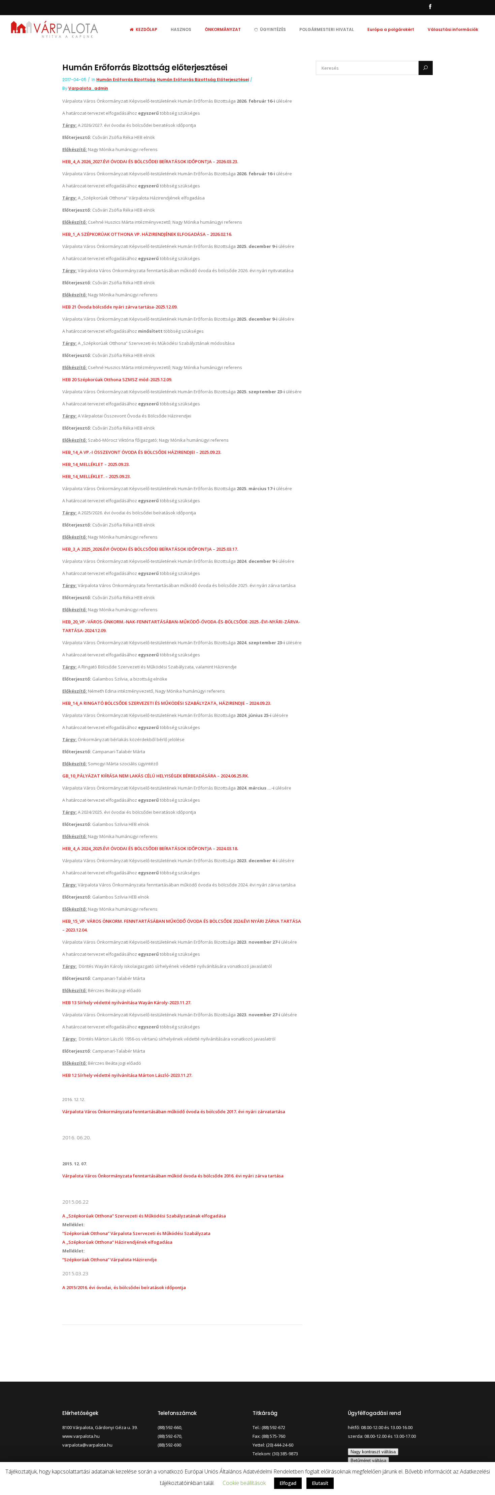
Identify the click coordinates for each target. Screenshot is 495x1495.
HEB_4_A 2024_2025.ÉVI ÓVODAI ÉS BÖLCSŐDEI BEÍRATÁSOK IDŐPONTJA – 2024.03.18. (150, 848)
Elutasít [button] (320, 1483)
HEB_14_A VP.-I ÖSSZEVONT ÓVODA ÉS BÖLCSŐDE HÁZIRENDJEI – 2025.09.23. (141, 452)
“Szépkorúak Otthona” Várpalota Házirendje (109, 1259)
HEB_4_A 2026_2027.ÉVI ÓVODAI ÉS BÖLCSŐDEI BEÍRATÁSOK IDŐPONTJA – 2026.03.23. (150, 161)
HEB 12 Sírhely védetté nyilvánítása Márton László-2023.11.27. (127, 1075)
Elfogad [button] (287, 1483)
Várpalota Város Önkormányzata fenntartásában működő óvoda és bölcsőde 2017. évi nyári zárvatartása (173, 1111)
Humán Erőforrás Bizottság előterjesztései (203, 79)
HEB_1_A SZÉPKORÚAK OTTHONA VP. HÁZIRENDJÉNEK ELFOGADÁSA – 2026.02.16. (147, 234)
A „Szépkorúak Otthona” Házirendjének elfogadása (117, 1242)
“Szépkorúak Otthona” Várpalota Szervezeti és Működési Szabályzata (136, 1233)
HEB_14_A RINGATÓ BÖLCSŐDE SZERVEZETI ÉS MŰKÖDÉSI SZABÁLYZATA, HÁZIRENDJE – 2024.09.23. (166, 703)
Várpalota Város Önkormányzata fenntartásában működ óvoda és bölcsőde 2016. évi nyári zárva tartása (173, 1176)
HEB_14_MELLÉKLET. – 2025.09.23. (96, 476)
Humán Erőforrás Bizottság (125, 79)
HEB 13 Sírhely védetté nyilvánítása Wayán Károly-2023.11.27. (126, 1002)
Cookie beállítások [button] (244, 1483)
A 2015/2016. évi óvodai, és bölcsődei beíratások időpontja (124, 1287)
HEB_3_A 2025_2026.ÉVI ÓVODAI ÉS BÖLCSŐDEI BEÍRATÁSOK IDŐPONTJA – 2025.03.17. (150, 549)
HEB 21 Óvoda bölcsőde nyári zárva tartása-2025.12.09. (119, 307)
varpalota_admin (88, 88)
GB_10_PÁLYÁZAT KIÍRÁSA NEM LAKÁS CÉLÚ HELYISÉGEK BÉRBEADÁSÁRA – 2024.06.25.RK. (155, 776)
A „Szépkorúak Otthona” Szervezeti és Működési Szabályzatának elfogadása (144, 1216)
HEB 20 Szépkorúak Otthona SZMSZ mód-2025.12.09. (117, 379)
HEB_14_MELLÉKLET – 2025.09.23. (96, 464)
